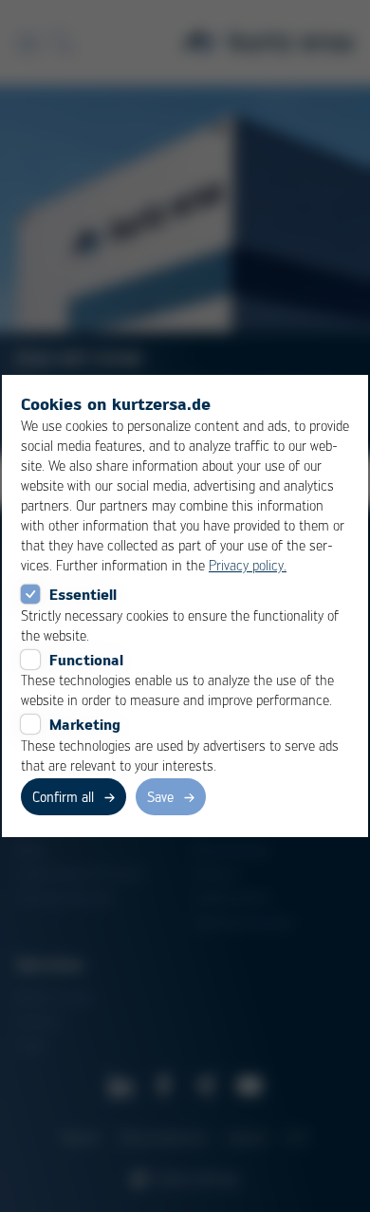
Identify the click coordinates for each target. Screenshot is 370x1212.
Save (160, 796)
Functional (86, 659)
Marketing (84, 724)
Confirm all (63, 796)
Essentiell (83, 594)
